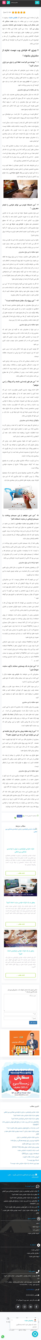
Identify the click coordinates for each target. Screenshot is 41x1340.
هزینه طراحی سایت (33, 1233)
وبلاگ (19, 816)
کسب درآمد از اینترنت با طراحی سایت (28, 1150)
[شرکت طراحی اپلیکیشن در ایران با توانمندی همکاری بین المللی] (20, 836)
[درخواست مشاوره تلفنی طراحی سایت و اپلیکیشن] (8, 2)
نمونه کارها (36, 1227)
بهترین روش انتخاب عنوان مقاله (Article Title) (25, 1147)
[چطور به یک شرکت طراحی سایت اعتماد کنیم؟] (20, 887)
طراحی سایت (35, 1250)
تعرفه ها (8, 1322)
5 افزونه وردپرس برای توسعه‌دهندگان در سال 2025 (25, 1140)
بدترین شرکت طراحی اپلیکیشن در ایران (28, 1137)
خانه (37, 1223)
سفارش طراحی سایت (33, 1253)
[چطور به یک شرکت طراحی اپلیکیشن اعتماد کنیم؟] (20, 938)
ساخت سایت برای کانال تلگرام (30, 1144)
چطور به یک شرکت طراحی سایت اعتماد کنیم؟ (26, 1115)
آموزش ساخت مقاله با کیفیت (31, 1157)
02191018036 (35, 1177)
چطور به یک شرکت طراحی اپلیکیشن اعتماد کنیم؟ (25, 1119)
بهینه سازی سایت (34, 1256)
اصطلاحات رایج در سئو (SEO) (30, 1154)
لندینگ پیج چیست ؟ (33, 1160)
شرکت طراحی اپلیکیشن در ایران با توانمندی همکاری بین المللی (21, 1112)
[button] (4, 2)
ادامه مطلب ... (20, 873)
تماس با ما (36, 1230)
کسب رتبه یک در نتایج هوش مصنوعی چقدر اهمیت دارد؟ (23, 1128)
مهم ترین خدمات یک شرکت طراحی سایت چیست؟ (24, 1163)
